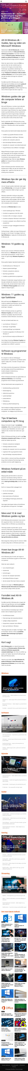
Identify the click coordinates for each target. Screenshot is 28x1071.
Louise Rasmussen (6, 691)
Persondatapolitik (14, 1065)
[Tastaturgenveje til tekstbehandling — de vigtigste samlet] (21, 963)
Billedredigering (4, 29)
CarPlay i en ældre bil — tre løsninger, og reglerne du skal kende (14, 769)
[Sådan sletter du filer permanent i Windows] (21, 1052)
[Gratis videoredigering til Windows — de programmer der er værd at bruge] (7, 947)
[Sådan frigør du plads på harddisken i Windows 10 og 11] (21, 977)
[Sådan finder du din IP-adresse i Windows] (7, 963)
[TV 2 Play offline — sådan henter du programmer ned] (7, 933)
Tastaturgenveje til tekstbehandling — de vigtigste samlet (20, 970)
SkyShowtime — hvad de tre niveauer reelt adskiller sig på (14, 907)
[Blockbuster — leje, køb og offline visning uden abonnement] (21, 933)
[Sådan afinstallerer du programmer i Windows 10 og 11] (7, 993)
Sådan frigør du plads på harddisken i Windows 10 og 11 (20, 985)
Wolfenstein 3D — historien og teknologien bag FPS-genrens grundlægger (12, 847)
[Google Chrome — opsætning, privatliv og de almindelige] (7, 1037)
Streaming (4, 936)
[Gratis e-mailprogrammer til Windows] (21, 918)
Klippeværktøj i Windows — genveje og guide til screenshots (21, 1015)
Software (3, 1040)
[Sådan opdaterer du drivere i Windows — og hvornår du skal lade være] (21, 1037)
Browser (25, 27)
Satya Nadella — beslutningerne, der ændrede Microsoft (14, 784)
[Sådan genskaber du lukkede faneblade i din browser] (21, 993)
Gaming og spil (4, 11)
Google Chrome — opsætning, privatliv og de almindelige (7, 1044)
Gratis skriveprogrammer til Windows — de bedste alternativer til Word (20, 955)
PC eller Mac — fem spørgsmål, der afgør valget (12, 787)
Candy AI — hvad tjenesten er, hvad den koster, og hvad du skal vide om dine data (13, 806)
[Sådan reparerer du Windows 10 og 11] (7, 1052)
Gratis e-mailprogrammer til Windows (19, 925)
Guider (3, 1011)
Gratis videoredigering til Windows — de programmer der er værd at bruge (7, 955)
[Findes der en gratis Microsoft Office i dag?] (7, 1008)
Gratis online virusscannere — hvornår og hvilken (6, 1029)
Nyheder (3, 921)
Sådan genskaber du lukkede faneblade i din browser (20, 1001)
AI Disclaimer (22, 1065)
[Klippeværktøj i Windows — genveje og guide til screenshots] (21, 1008)
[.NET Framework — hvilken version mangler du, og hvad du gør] (14, 684)
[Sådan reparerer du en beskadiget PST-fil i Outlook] (7, 918)
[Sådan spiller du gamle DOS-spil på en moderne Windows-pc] (21, 1022)
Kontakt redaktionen (6, 1065)
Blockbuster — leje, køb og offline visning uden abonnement (20, 940)
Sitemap (14, 1066)
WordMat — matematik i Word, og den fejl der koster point (15, 708)
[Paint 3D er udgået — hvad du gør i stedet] (11, 28)
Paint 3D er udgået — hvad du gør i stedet (13, 728)
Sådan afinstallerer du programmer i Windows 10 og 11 (7, 1001)
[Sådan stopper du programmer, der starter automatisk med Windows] (7, 977)
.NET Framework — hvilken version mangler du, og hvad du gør (13, 688)
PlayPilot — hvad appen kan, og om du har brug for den (14, 895)
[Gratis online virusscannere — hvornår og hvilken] (7, 1022)
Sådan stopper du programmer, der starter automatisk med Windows (7, 985)
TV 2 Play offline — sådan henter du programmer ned (5, 940)
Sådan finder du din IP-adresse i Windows (7, 969)
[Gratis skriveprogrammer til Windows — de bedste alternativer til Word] (21, 947)
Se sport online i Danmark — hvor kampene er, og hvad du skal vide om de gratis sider (14, 888)
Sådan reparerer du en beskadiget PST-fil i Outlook (6, 925)
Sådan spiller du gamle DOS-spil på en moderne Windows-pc (20, 1029)
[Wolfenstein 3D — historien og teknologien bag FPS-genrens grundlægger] (14, 12)
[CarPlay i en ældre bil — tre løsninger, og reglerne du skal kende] (14, 764)
